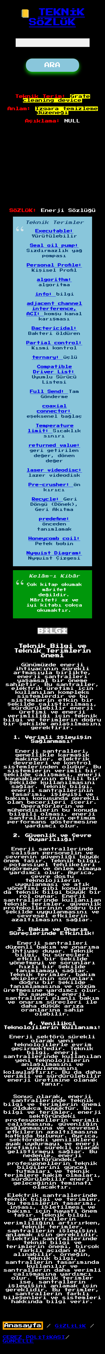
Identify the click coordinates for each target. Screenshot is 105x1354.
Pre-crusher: (51, 485)
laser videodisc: (54, 470)
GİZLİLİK (70, 1326)
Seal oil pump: (54, 245)
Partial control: (54, 343)
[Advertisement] (53, 166)
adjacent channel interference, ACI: (55, 309)
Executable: (54, 231)
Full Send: (49, 391)
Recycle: (47, 499)
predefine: (54, 519)
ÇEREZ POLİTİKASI (34, 1337)
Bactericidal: (54, 328)
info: (45, 294)
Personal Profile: (54, 265)
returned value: (54, 445)
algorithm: (54, 280)
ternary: (47, 357)
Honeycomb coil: (54, 538)
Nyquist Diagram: (54, 553)
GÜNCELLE (18, 1341)
